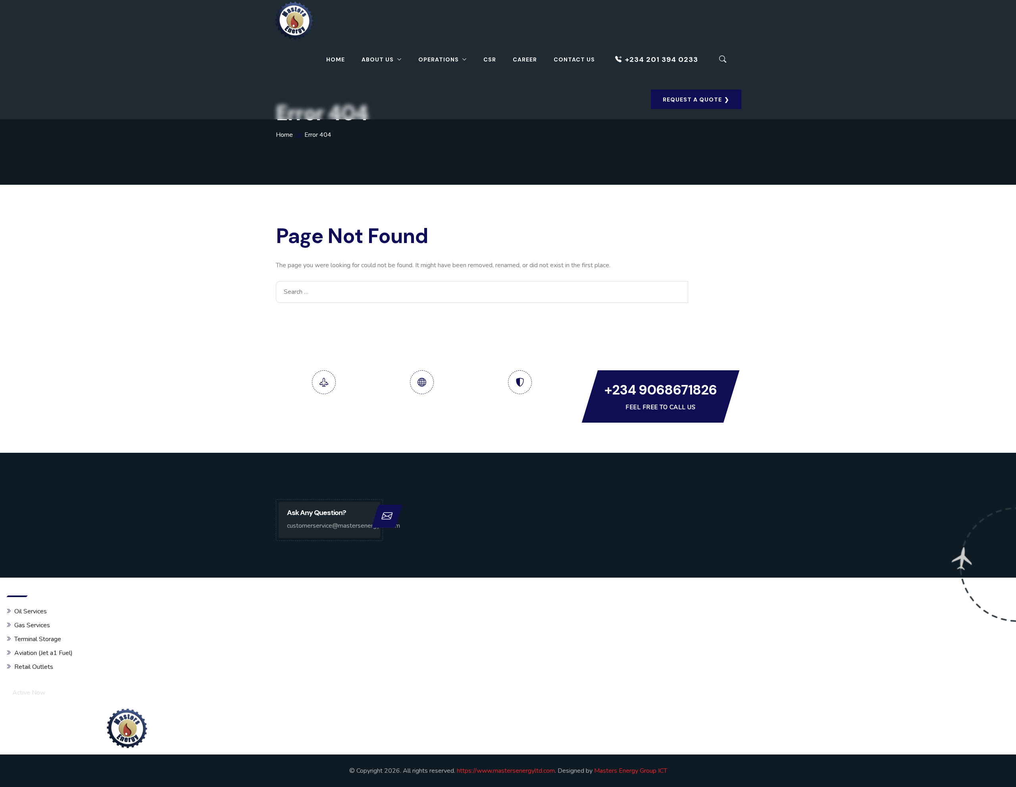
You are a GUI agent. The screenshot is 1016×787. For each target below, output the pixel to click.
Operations (438, 59)
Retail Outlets (33, 667)
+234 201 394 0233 (661, 59)
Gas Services (32, 625)
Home (335, 59)
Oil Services (30, 611)
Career (525, 59)
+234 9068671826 (660, 390)
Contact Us (574, 59)
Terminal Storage (37, 639)
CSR (489, 59)
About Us (378, 59)
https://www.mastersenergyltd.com (506, 770)
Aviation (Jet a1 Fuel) (43, 653)
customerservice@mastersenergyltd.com (329, 525)
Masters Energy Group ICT (630, 770)
